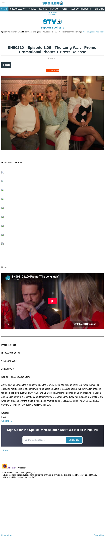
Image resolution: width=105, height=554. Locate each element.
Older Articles (99, 535)
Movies (32, 9)
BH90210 (6, 65)
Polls (64, 9)
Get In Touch (52, 12)
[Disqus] (52, 497)
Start (4, 9)
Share (5, 450)
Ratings (43, 9)
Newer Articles (6, 535)
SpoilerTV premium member (93, 32)
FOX (3, 417)
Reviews (54, 9)
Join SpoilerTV (53, 14)
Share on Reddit (52, 71)
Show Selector (18, 9)
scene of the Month (81, 9)
